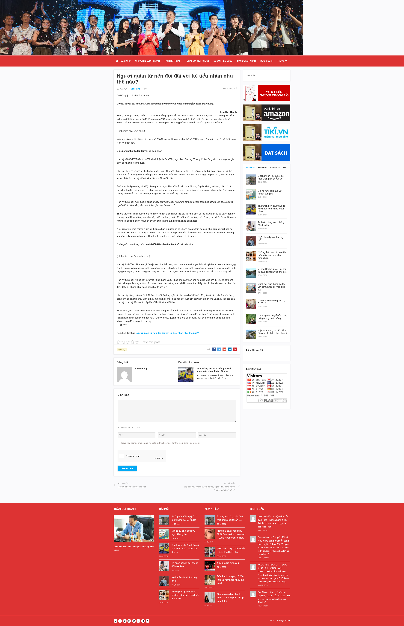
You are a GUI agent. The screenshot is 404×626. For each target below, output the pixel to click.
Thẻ (284, 167)
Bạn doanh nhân (246, 61)
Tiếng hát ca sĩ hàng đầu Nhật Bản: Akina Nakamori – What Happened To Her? (231, 534)
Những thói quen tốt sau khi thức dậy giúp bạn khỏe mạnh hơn (185, 595)
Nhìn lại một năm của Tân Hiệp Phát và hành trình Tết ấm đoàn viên (273, 520)
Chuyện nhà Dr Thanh (147, 61)
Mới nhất (250, 167)
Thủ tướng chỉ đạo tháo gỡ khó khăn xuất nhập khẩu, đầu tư (214, 369)
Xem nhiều (262, 167)
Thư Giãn (282, 61)
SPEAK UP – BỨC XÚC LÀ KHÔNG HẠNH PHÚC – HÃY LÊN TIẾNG (272, 568)
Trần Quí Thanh (283, 621)
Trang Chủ (124, 61)
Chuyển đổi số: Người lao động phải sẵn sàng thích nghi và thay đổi (273, 540)
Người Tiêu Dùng (223, 61)
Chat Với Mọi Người (198, 61)
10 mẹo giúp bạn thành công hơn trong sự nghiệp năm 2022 (230, 597)
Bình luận (275, 167)
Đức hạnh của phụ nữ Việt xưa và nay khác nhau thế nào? (230, 580)
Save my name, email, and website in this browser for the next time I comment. (160, 443)
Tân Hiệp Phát (172, 61)
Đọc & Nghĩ (266, 61)
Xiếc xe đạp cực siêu (228, 563)
